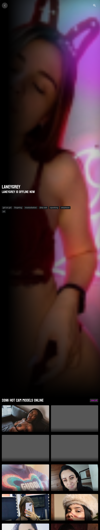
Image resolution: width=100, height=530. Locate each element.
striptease (65, 207)
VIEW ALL (94, 400)
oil (4, 211)
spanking (54, 207)
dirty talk (43, 207)
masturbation (31, 207)
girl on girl (7, 207)
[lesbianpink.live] (5, 5)
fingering (18, 207)
